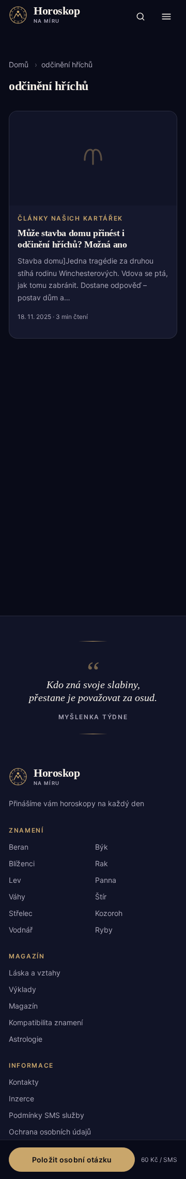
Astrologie (25, 1039)
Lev (15, 880)
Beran (18, 846)
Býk (101, 846)
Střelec (21, 913)
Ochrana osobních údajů (50, 1131)
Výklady (22, 989)
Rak (101, 863)
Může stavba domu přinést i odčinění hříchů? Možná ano (72, 239)
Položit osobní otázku (72, 1159)
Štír (100, 896)
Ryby (104, 929)
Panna (105, 880)
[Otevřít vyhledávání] (140, 16)
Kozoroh (108, 913)
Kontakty (24, 1082)
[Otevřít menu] (166, 16)
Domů (18, 64)
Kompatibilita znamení (46, 1022)
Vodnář (21, 929)
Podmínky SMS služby (46, 1115)
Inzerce (21, 1098)
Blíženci (22, 863)
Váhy (17, 896)
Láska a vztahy (34, 972)
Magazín (23, 1005)
